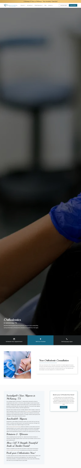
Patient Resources (38, 5)
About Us (22, 5)
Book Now (63, 407)
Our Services (29, 5)
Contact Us (50, 5)
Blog (45, 5)
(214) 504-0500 (63, 5)
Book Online (73, 5)
